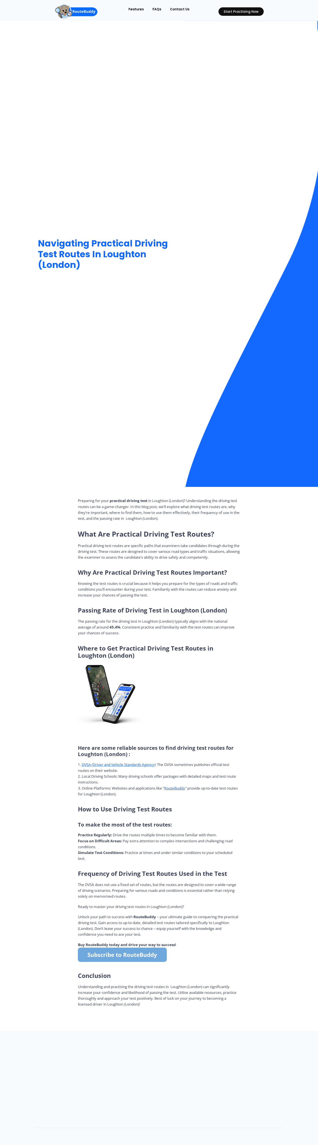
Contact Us (180, 9)
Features (136, 9)
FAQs (157, 9)
